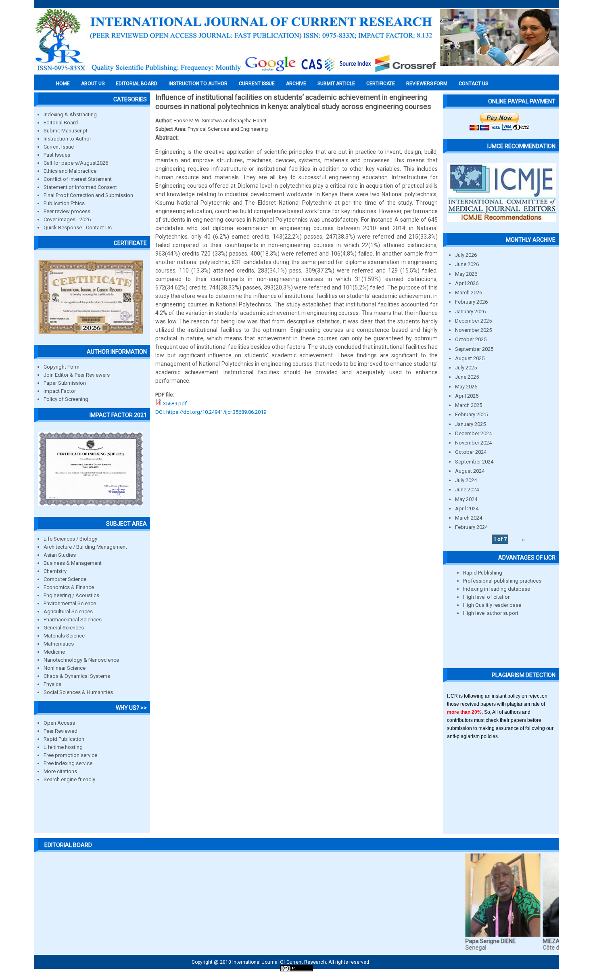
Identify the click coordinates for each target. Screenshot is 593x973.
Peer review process (67, 211)
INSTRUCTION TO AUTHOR (198, 83)
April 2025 (466, 396)
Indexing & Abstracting (70, 114)
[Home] (236, 71)
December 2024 (473, 433)
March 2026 (468, 292)
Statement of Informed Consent (80, 187)
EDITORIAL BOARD (136, 83)
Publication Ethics (64, 203)
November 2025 (473, 330)
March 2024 (468, 518)
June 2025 (467, 377)
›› (523, 539)
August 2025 (469, 358)
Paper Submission (65, 383)
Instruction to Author (67, 139)
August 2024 (469, 471)
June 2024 (467, 489)
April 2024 (466, 508)
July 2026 (466, 255)
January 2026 (470, 311)
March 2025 (468, 405)
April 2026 (466, 283)
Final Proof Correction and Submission (88, 195)
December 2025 (473, 321)
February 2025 (471, 414)
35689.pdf (175, 404)
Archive (296, 83)
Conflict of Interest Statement (78, 179)
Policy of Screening (66, 399)
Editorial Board (61, 123)
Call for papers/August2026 (76, 163)
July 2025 (466, 368)
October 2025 (471, 339)
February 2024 (471, 527)
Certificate (380, 83)
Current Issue (257, 83)
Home (63, 83)
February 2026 (471, 302)
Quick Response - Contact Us (78, 227)
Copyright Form (61, 367)
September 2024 (474, 462)
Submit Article (336, 83)
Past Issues (57, 155)
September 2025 (474, 349)
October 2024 (471, 452)
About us (92, 83)
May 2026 (466, 274)
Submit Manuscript (66, 131)
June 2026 (467, 264)
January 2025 (470, 424)
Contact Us (473, 83)
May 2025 (466, 387)
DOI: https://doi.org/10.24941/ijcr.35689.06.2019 (210, 412)
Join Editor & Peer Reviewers (77, 375)
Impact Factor (60, 391)
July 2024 (466, 480)
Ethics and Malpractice (70, 171)
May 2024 (466, 499)
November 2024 (473, 443)
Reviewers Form (426, 83)
